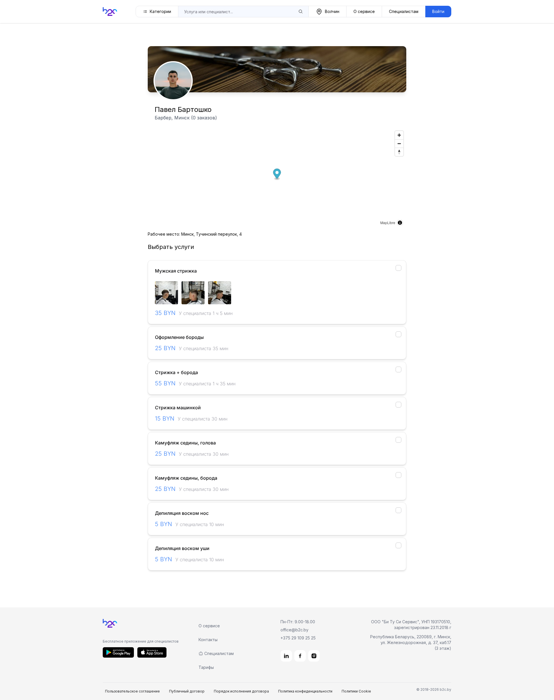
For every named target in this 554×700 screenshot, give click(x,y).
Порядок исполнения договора (241, 691)
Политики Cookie (356, 691)
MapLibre (387, 222)
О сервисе (364, 11)
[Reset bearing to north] (399, 152)
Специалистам (403, 11)
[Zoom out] (399, 143)
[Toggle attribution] (399, 222)
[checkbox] (398, 268)
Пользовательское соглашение (132, 691)
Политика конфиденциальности (305, 691)
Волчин (332, 11)
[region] (277, 292)
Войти (438, 11)
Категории (160, 11)
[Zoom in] (399, 135)
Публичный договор (187, 691)
